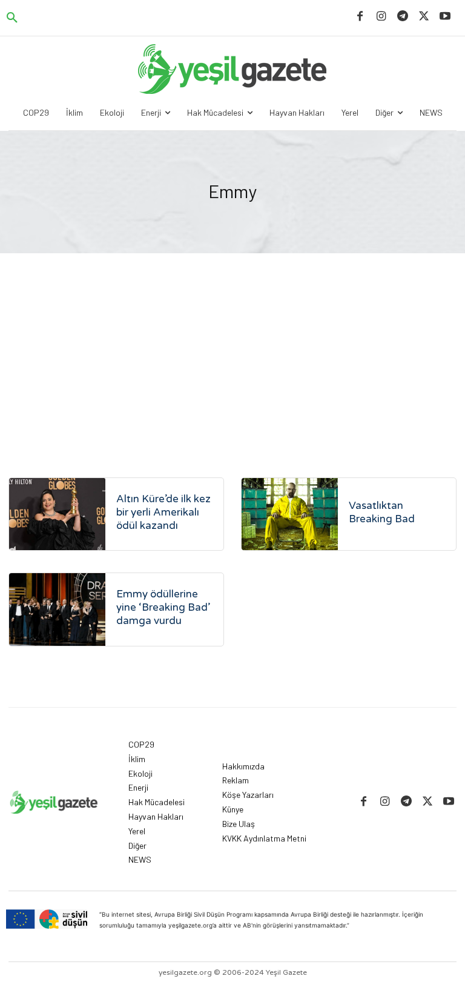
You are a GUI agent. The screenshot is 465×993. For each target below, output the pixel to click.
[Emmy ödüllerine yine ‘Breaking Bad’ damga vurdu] (57, 609)
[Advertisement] (232, 344)
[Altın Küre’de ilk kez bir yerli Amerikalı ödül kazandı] (57, 514)
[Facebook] (360, 16)
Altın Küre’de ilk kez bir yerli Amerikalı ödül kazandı (163, 512)
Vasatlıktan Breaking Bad (382, 512)
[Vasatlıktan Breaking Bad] (290, 514)
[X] (424, 16)
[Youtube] (445, 16)
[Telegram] (402, 16)
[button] (12, 18)
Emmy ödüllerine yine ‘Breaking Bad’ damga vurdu (163, 607)
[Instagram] (381, 16)
